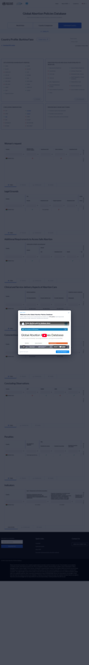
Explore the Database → (62, 351)
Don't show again (24, 351)
